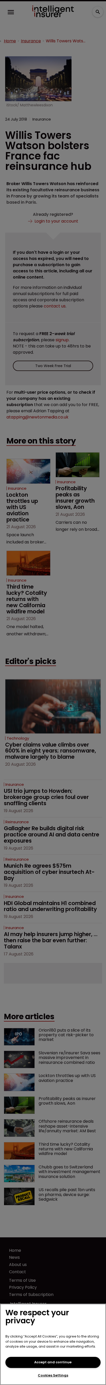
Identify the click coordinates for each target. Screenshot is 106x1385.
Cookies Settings (53, 1375)
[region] (53, 1344)
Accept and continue (53, 1362)
